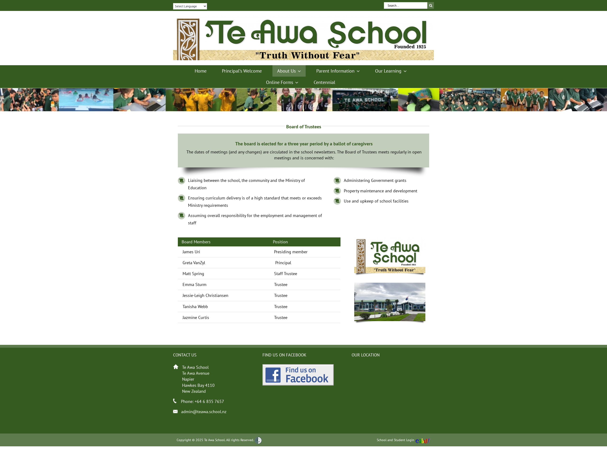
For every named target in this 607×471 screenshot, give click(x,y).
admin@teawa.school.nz (203, 411)
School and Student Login (395, 440)
